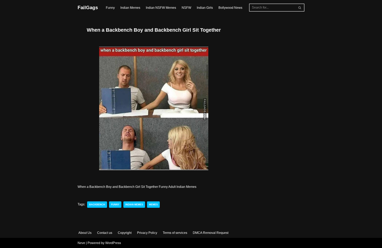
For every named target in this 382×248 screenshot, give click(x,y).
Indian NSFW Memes (161, 7)
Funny (110, 7)
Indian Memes (130, 7)
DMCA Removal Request (210, 232)
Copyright (125, 232)
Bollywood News (230, 7)
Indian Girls (205, 7)
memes (153, 204)
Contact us (104, 232)
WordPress (113, 243)
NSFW (186, 7)
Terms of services (175, 232)
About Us (85, 232)
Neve (81, 243)
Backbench (97, 204)
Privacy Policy (147, 232)
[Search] (299, 8)
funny (115, 204)
